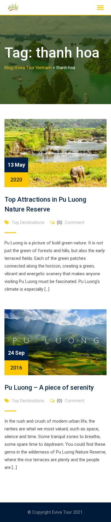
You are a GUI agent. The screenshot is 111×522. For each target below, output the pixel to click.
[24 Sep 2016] (55, 342)
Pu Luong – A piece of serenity (49, 387)
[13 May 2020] (55, 152)
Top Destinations (28, 222)
